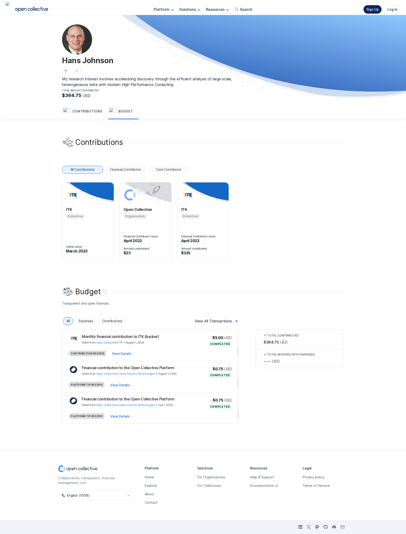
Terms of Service (316, 486)
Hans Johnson (105, 342)
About (149, 494)
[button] (85, 111)
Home (149, 477)
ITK (121, 342)
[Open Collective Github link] (325, 527)
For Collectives (209, 486)
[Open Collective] (129, 195)
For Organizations (211, 477)
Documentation (262, 486)
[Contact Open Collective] (342, 527)
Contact (151, 502)
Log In (392, 9)
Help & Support (262, 477)
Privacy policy (313, 477)
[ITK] (72, 195)
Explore (151, 486)
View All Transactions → (216, 321)
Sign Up (372, 9)
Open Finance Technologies (137, 373)
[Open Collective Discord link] (334, 527)
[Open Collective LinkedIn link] (300, 527)
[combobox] (95, 495)
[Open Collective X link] (308, 527)
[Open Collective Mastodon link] (317, 527)
